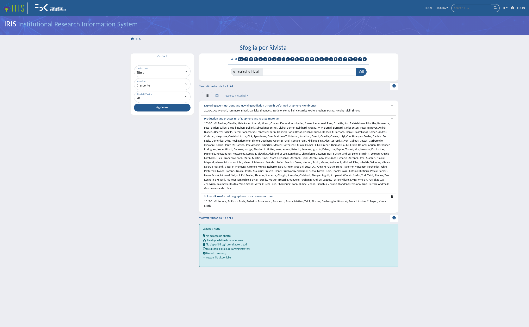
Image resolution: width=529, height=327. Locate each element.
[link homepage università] (52, 8)
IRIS (138, 39)
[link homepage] (15, 8)
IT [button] (504, 8)
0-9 (240, 59)
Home (428, 8)
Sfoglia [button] (441, 8)
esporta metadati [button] (235, 95)
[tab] (207, 96)
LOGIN (521, 8)
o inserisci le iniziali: (246, 71)
